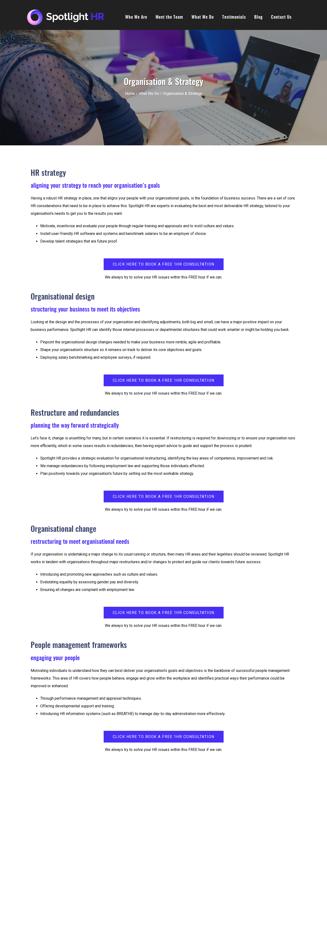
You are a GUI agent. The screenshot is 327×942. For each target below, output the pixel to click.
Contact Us (281, 17)
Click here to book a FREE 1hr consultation (163, 264)
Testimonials (234, 17)
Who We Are (136, 17)
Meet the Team (169, 17)
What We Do (203, 17)
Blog (258, 17)
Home (130, 93)
